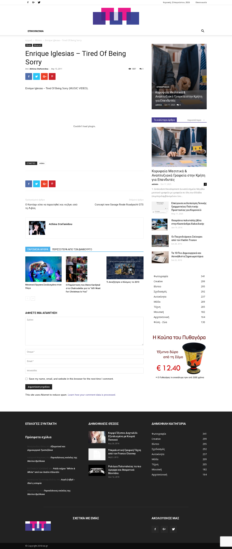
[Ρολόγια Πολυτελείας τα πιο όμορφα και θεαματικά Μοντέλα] (96, 470)
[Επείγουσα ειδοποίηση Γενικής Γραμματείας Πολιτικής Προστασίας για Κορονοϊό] (160, 207)
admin (158, 104)
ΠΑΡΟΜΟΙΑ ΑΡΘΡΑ (37, 249)
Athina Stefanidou (39, 68)
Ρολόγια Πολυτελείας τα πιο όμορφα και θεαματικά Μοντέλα (124, 470)
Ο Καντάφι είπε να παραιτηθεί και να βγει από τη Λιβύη (51, 206)
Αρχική (28, 40)
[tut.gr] (116, 16)
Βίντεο (38, 40)
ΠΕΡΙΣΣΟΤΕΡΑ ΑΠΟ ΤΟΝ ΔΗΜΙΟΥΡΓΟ (72, 249)
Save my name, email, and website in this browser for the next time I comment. (71, 378)
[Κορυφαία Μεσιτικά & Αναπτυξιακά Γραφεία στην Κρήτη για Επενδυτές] (179, 76)
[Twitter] (39, 2)
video (41, 163)
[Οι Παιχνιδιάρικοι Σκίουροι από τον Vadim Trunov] (160, 241)
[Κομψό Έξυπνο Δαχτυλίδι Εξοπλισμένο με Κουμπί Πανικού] (96, 437)
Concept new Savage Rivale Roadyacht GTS (119, 204)
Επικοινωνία (201, 2)
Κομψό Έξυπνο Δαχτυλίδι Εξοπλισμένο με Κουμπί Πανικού (123, 436)
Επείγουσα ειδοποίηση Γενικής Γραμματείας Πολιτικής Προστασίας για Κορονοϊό (189, 206)
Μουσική (37, 45)
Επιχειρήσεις (163, 87)
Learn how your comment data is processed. (92, 394)
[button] (203, 31)
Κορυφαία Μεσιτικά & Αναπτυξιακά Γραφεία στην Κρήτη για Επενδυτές (178, 96)
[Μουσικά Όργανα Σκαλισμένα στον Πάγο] (43, 269)
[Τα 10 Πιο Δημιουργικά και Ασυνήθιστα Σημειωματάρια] (160, 257)
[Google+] (33, 2)
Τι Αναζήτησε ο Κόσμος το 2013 (122, 282)
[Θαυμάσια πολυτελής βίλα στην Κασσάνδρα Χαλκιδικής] (159, 225)
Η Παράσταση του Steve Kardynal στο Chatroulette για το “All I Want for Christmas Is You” (83, 288)
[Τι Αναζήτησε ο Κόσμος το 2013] (125, 267)
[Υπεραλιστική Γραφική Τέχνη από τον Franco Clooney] (96, 454)
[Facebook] (27, 2)
